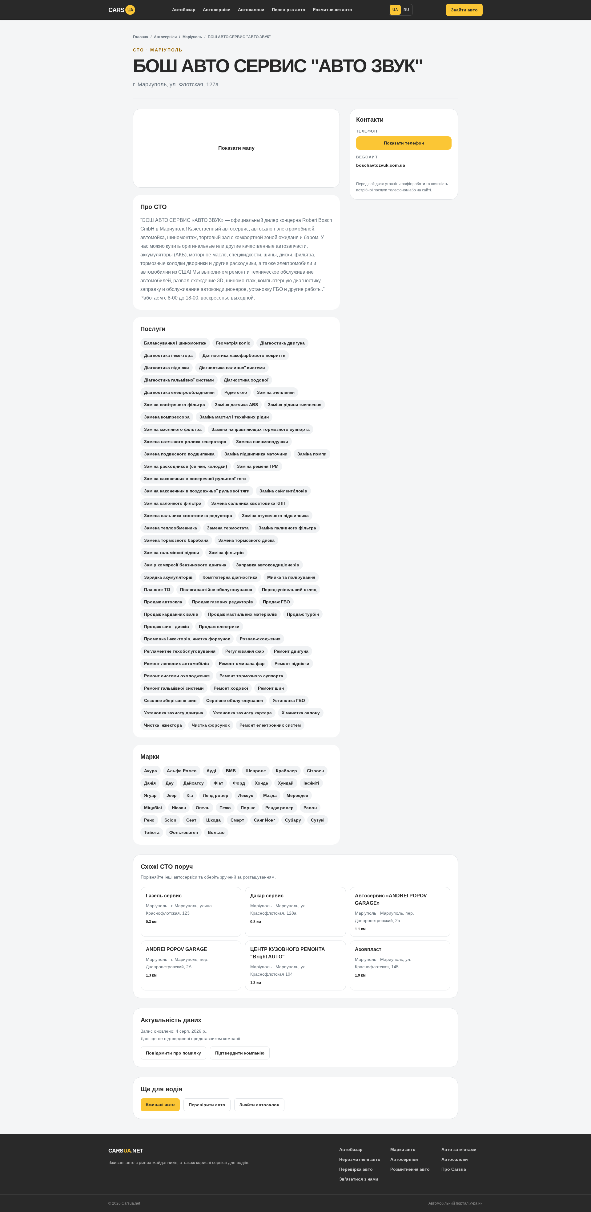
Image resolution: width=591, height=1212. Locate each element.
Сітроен (315, 770)
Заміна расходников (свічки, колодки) (185, 466)
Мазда (270, 795)
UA (395, 10)
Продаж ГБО (276, 601)
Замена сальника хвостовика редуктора (188, 515)
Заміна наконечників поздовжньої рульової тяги (197, 490)
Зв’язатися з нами (358, 1179)
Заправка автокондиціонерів (267, 564)
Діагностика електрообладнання (179, 392)
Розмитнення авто (332, 9)
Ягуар (150, 795)
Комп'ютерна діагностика (230, 577)
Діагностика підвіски (166, 367)
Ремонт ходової (231, 688)
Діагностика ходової (246, 379)
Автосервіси (217, 9)
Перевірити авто (207, 1104)
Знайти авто (464, 9)
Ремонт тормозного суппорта (251, 675)
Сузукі (317, 820)
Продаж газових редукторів (222, 601)
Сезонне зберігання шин (170, 700)
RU (406, 10)
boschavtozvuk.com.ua (380, 165)
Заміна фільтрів (226, 552)
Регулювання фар (244, 651)
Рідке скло (235, 392)
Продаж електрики (219, 626)
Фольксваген (183, 832)
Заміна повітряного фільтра (174, 404)
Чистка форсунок (211, 725)
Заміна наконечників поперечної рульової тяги (195, 478)
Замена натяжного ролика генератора (185, 441)
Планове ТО (157, 589)
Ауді (211, 770)
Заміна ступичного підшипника (275, 515)
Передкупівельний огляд (289, 589)
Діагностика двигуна (282, 343)
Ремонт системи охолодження (177, 675)
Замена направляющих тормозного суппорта (260, 429)
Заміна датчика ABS (236, 404)
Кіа (190, 795)
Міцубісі (153, 807)
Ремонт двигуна (291, 651)
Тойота (151, 832)
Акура (150, 770)
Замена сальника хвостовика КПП (248, 503)
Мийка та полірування (291, 577)
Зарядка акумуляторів (168, 577)
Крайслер (286, 770)
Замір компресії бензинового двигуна (185, 564)
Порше (248, 807)
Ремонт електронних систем (270, 725)
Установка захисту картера (242, 712)
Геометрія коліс (233, 343)
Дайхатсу (193, 783)
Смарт (237, 820)
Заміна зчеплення (276, 392)
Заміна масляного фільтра (173, 429)
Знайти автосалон (259, 1104)
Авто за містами (458, 1149)
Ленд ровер (215, 795)
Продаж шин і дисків (166, 626)
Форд (239, 783)
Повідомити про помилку (173, 1053)
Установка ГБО (289, 700)
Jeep (172, 795)
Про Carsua (453, 1169)
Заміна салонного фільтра (172, 503)
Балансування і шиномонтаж (175, 343)
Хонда (261, 783)
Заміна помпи (312, 453)
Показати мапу (236, 148)
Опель (203, 807)
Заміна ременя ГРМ (258, 466)
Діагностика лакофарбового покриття (244, 355)
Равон (310, 807)
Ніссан (179, 807)
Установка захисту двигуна (173, 712)
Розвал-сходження (260, 638)
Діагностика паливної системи (232, 367)
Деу (170, 783)
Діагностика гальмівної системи (179, 379)
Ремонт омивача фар (242, 663)
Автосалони (251, 9)
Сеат (191, 820)
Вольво (216, 832)
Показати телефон (404, 143)
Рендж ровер (279, 807)
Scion (170, 820)
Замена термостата (228, 527)
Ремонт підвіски (292, 663)
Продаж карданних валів (171, 614)
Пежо (225, 807)
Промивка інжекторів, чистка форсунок (187, 638)
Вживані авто (160, 1104)
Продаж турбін (303, 614)
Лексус (245, 795)
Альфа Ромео (182, 770)
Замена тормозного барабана (176, 540)
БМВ (231, 770)
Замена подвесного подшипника (179, 453)
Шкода (213, 820)
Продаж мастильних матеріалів (242, 614)
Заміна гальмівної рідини (171, 552)
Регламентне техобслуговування (179, 651)
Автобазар (183, 9)
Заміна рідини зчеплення (294, 404)
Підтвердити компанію (239, 1053)
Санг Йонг (264, 820)
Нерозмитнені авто (359, 1159)
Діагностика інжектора (168, 355)
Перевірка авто (288, 9)
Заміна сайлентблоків (283, 490)
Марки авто (403, 1149)
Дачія (150, 783)
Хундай (286, 783)
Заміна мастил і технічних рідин (234, 416)
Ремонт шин (271, 688)
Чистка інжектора (163, 725)
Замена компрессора (167, 416)
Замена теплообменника (170, 527)
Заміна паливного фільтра (287, 527)
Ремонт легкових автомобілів (176, 663)
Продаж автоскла (163, 601)
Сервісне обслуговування (234, 700)
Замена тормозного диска (246, 540)
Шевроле (256, 770)
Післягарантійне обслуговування (216, 589)
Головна (140, 37)
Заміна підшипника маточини (255, 453)
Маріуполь (192, 37)
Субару (293, 820)
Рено (149, 820)
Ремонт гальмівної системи (174, 688)
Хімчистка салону (301, 712)
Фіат (218, 783)
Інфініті (311, 783)
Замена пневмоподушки (262, 441)
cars (120, 9)
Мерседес (297, 795)
